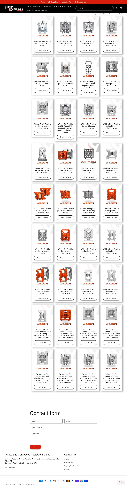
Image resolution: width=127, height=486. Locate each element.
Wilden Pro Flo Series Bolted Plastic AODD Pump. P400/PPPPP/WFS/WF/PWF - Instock (42, 334)
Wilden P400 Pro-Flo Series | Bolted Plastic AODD (111, 251)
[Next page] (82, 398)
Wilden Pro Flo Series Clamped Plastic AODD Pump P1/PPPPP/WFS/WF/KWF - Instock (111, 378)
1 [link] (71, 398)
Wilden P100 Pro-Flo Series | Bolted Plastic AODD (111, 126)
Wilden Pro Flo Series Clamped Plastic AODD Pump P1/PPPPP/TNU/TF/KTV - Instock (88, 378)
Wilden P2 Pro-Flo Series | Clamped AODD (88, 170)
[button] (37, 6)
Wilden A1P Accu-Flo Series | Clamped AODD (88, 43)
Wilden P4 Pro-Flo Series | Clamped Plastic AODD (88, 251)
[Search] (111, 8)
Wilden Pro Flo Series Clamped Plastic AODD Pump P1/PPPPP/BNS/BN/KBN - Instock (65, 378)
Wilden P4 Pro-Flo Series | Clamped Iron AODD (65, 251)
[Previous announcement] (5, 2)
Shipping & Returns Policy (72, 466)
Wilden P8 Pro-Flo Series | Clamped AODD (42, 291)
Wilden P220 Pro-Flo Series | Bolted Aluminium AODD (42, 211)
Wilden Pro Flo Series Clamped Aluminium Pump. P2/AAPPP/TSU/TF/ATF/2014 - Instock (65, 334)
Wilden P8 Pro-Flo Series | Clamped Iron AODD (65, 291)
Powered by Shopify (30, 484)
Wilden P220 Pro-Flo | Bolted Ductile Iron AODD (65, 211)
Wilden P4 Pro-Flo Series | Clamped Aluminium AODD (111, 211)
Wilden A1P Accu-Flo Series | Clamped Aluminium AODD (65, 43)
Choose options (42, 50)
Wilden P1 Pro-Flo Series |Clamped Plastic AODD (88, 126)
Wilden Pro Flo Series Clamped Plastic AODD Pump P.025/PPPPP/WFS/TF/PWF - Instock (111, 334)
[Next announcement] (122, 2)
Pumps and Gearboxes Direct (16, 484)
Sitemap (66, 469)
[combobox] (95, 8)
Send (35, 447)
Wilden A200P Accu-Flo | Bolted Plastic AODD (42, 84)
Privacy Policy (68, 462)
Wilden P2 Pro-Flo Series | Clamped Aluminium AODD (65, 170)
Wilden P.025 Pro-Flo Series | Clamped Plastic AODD (42, 126)
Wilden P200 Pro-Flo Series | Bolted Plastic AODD (111, 170)
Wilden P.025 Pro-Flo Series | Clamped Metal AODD (111, 84)
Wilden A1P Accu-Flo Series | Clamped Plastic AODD (111, 43)
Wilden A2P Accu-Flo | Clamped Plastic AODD (65, 84)
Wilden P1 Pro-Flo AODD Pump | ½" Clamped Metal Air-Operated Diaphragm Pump (65, 128)
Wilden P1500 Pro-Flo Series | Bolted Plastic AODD (42, 170)
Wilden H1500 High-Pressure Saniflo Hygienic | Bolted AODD (88, 85)
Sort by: (94, 14)
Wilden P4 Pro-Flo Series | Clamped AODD (42, 251)
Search (66, 459)
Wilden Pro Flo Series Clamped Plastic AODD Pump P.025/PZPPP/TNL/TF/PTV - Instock (42, 378)
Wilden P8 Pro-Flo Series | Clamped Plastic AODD (88, 291)
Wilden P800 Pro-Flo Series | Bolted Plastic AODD (111, 291)
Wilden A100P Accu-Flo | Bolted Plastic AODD (42, 43)
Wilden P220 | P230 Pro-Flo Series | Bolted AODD (88, 211)
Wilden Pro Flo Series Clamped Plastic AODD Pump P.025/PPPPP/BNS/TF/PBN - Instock (88, 334)
